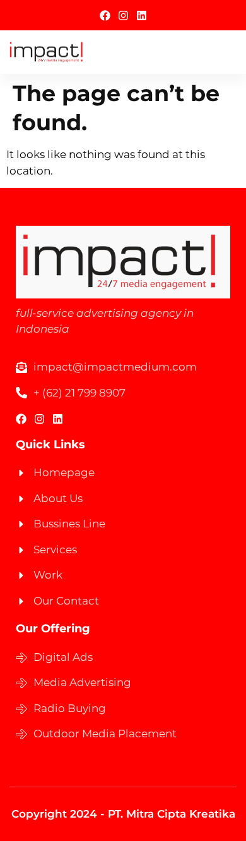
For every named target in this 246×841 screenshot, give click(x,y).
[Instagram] (123, 15)
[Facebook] (105, 15)
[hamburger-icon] (222, 52)
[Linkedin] (141, 15)
